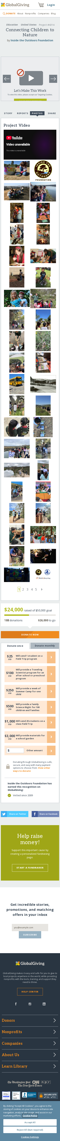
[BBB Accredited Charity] (30, 1095)
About (20, 13)
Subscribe (30, 934)
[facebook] (15, 1003)
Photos (37, 113)
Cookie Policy (30, 1115)
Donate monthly (45, 645)
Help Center (30, 991)
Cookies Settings (30, 1136)
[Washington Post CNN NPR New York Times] (30, 1084)
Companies (43, 13)
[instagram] (30, 1003)
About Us (10, 1055)
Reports (22, 113)
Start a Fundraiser (30, 867)
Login (51, 5)
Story (8, 113)
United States (28, 24)
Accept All (29, 1122)
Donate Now (30, 634)
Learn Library (15, 1066)
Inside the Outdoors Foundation (32, 40)
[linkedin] (44, 1003)
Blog (53, 13)
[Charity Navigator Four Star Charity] (7, 1095)
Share (52, 113)
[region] (30, 1121)
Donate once (15, 645)
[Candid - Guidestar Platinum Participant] (17, 1095)
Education (12, 24)
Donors (8, 1021)
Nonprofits (30, 13)
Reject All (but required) (30, 1129)
